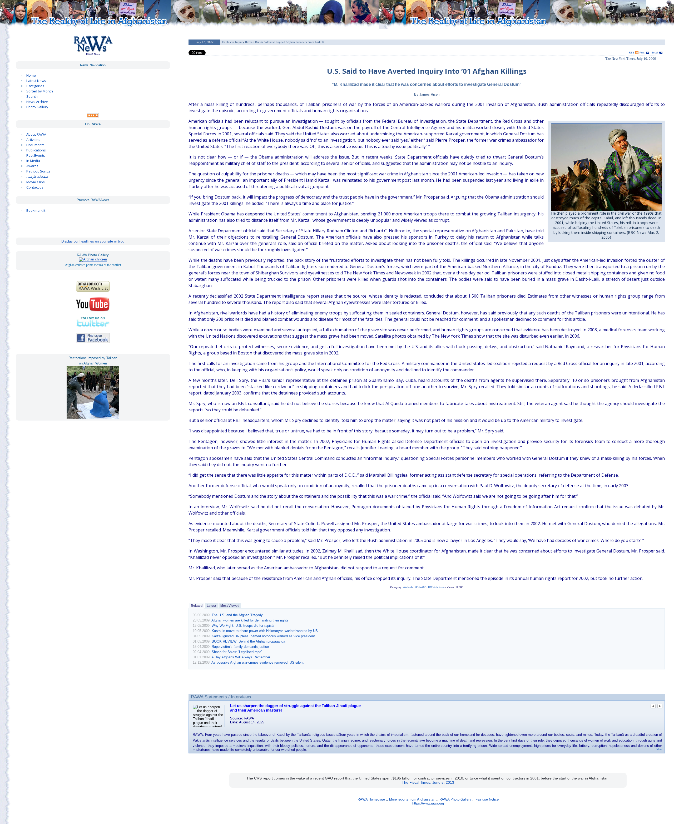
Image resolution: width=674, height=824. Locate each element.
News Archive (37, 101)
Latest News (36, 80)
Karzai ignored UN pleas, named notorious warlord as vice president (263, 636)
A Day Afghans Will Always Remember (240, 657)
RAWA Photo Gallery (455, 799)
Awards (32, 166)
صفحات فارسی (37, 177)
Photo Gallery (37, 107)
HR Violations (436, 587)
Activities (33, 139)
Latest (211, 606)
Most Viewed (229, 606)
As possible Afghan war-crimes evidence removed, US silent (257, 662)
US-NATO (421, 587)
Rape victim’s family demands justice (240, 647)
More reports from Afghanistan (412, 799)
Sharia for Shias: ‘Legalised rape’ (237, 652)
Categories (35, 85)
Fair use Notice (487, 799)
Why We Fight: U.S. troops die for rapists (243, 626)
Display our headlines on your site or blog (92, 241)
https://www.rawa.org (428, 803)
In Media (33, 160)
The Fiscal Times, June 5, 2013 (428, 782)
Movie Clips (35, 182)
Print (642, 52)
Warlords (408, 587)
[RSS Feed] (93, 116)
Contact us (34, 187)
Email (655, 52)
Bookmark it (35, 210)
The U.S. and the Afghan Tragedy (237, 615)
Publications (36, 150)
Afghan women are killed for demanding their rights (250, 620)
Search (32, 96)
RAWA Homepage (371, 799)
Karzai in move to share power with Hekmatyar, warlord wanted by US (265, 631)
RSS (631, 52)
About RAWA (36, 134)
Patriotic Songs (38, 171)
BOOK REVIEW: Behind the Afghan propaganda (248, 641)
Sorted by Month (39, 91)
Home (31, 75)
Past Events (35, 155)
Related (196, 606)
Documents (35, 144)
